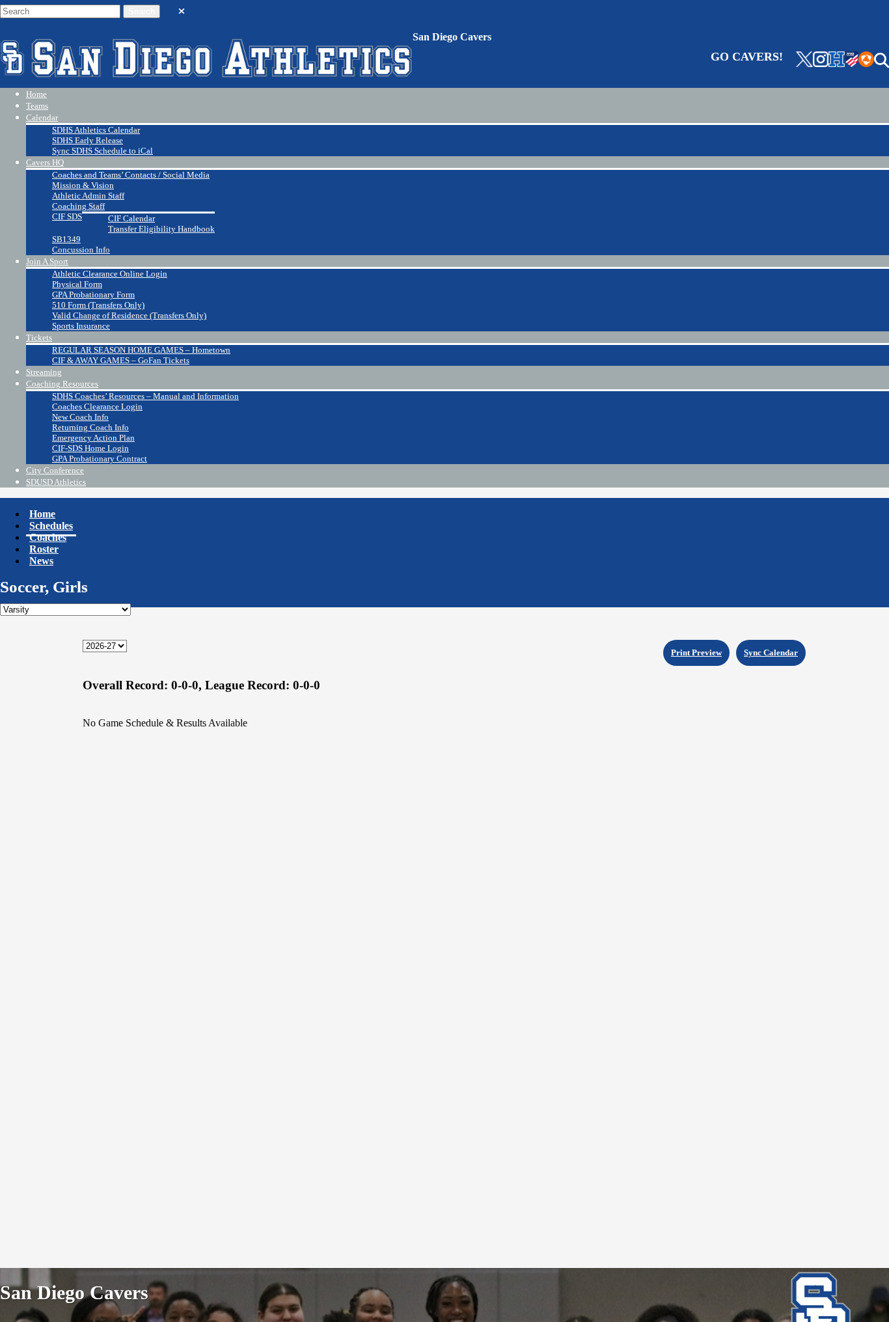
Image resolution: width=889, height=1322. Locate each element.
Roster (44, 549)
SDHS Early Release (87, 140)
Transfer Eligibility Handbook (161, 229)
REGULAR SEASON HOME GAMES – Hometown (141, 350)
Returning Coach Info (90, 427)
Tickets (39, 337)
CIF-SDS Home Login (90, 448)
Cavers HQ (45, 162)
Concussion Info (81, 250)
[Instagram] (820, 60)
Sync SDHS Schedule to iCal (102, 151)
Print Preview (696, 652)
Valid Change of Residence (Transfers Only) (129, 315)
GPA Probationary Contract (99, 458)
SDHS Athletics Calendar (96, 130)
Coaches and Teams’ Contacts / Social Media (131, 175)
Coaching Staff (78, 206)
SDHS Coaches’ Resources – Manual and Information (145, 396)
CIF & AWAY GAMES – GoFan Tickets (120, 360)
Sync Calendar (771, 652)
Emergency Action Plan (93, 438)
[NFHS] (851, 60)
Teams (37, 106)
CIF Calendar (131, 218)
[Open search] (881, 60)
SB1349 (66, 239)
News (41, 560)
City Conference (55, 470)
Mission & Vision (83, 185)
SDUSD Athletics (56, 482)
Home (36, 94)
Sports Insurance (81, 326)
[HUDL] (866, 60)
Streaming (44, 372)
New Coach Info (80, 417)
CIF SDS (67, 216)
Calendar (42, 117)
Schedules (51, 525)
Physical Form (77, 284)
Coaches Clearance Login (97, 406)
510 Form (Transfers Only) (98, 305)
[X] (804, 60)
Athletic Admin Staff (88, 195)
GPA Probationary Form (93, 294)
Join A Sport (47, 261)
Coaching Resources (62, 384)
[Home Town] (836, 60)
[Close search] (181, 8)
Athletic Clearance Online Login (109, 274)
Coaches (47, 537)
